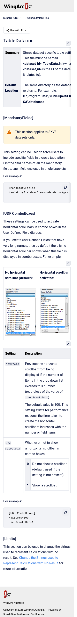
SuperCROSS (10, 17)
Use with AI (16, 30)
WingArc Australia (13, 602)
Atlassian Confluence (31, 614)
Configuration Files (38, 17)
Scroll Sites (9, 614)
